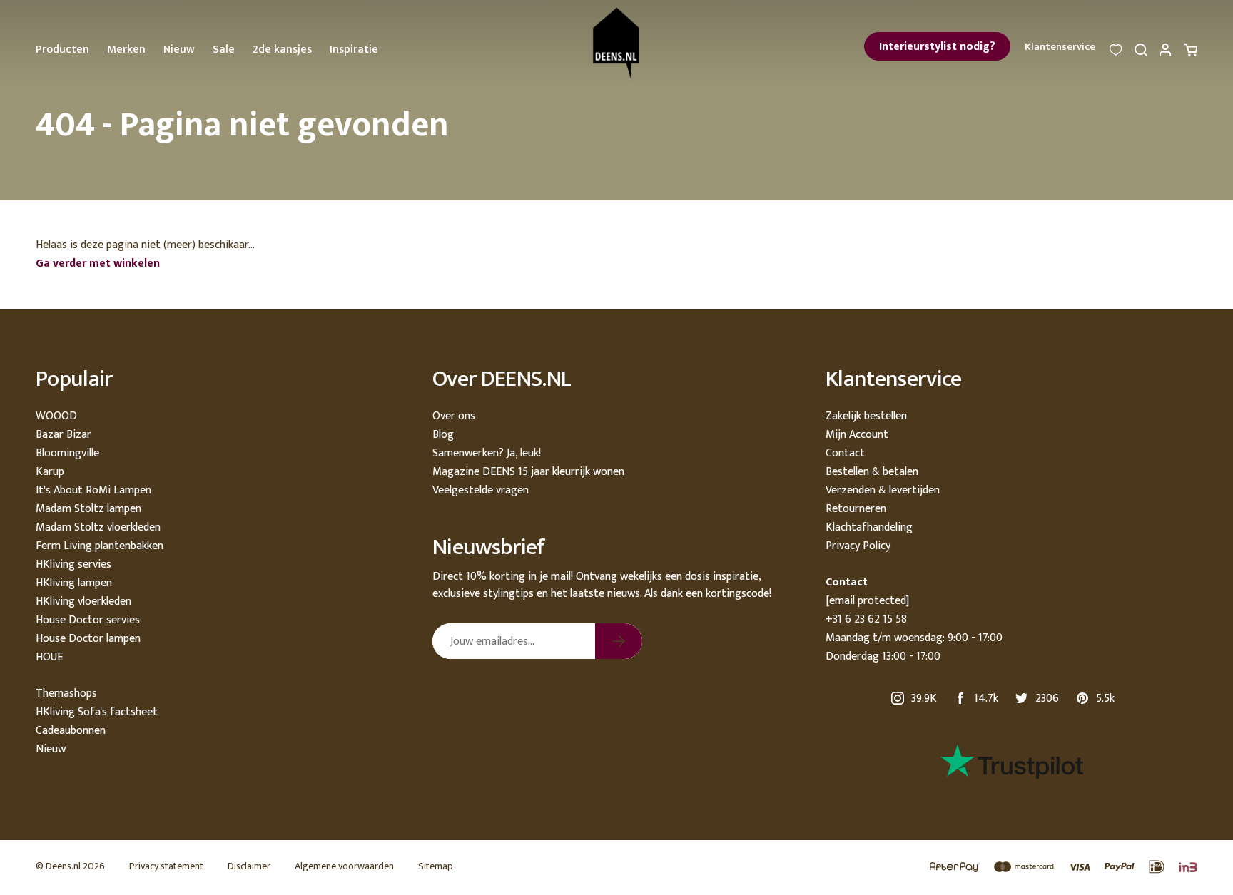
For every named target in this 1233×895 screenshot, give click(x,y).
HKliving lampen (74, 583)
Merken (126, 49)
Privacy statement (166, 866)
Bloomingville (67, 453)
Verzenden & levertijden (883, 490)
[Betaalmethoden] (1056, 867)
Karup (50, 471)
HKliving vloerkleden (83, 601)
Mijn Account (857, 434)
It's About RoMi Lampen (93, 490)
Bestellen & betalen (872, 471)
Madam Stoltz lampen (88, 508)
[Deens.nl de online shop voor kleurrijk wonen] (616, 44)
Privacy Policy (858, 546)
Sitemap (435, 866)
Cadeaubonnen (71, 730)
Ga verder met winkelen (98, 263)
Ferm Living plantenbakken (99, 546)
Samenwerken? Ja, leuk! (486, 453)
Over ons (453, 416)
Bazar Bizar (63, 434)
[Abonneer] (618, 641)
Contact (845, 453)
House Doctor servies (88, 620)
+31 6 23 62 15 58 (866, 619)
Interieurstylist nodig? (937, 46)
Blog (443, 434)
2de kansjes (282, 49)
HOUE (49, 657)
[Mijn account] (1166, 53)
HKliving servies (73, 564)
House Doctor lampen (88, 638)
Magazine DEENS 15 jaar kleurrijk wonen (528, 471)
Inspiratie (354, 49)
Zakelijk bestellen (866, 416)
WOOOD (56, 416)
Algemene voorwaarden (344, 866)
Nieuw (179, 49)
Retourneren (856, 508)
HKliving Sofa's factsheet (97, 712)
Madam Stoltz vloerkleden (98, 527)
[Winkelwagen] (1190, 53)
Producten (62, 49)
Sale (224, 49)
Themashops (66, 693)
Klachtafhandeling (869, 527)
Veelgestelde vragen (480, 490)
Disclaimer (249, 866)
